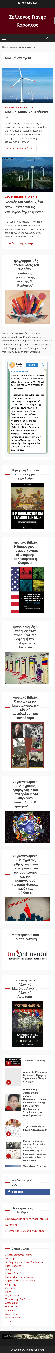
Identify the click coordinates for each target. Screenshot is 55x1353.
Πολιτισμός (31, 197)
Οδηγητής (10, 1284)
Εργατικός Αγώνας (15, 1273)
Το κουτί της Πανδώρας (18, 1299)
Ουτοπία (10, 1287)
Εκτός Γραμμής (13, 1265)
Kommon (10, 1310)
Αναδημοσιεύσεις (14, 107)
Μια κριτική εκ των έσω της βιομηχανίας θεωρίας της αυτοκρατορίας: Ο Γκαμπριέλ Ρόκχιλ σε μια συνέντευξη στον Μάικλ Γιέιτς (13, 1147)
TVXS (8, 1321)
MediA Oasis (11, 1313)
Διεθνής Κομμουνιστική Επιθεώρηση (24, 1262)
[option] (27, 1074)
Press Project (12, 1317)
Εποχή (8, 1269)
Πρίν (8, 1291)
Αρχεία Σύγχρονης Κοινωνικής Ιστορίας (26, 1218)
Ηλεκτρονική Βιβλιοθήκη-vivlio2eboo (24, 1230)
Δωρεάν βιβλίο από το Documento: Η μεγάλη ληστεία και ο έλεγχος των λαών (13, 1073)
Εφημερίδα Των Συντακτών (20, 1276)
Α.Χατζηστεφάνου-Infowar (19, 1254)
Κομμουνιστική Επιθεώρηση (20, 1280)
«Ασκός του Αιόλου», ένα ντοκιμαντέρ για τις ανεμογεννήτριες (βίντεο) (27, 174)
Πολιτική (28, 107)
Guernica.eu (11, 1306)
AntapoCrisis (11, 1302)
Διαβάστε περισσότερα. (20, 148)
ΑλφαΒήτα (10, 1258)
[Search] (47, 38)
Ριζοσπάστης (12, 1295)
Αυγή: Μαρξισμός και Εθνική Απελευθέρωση (13, 1124)
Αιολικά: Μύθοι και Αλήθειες (27, 85)
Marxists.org (12, 1224)
